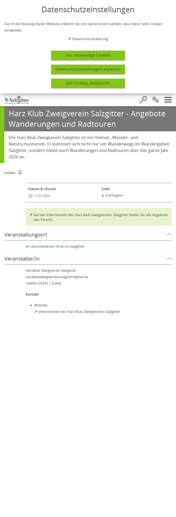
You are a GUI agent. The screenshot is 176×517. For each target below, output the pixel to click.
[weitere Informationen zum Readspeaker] (20, 172)
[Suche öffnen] (143, 99)
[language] (155, 99)
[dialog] (88, 46)
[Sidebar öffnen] (168, 99)
